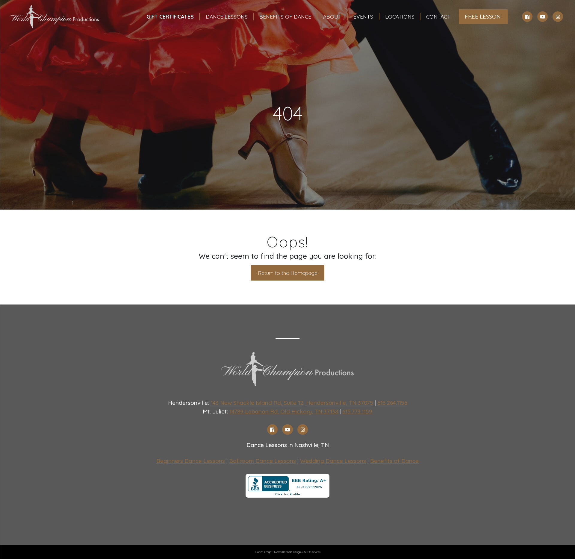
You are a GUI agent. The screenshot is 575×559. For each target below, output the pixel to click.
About (332, 16)
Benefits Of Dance (285, 16)
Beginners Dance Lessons (190, 460)
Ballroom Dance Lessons (262, 460)
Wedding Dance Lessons (333, 460)
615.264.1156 (392, 402)
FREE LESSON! (483, 16)
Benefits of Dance (394, 460)
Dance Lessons (227, 16)
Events (363, 16)
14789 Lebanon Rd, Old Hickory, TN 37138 (283, 411)
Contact (438, 16)
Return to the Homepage (287, 272)
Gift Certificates (170, 16)
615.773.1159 (357, 411)
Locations (399, 16)
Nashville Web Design (287, 552)
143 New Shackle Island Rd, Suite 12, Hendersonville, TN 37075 (292, 402)
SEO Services (312, 552)
